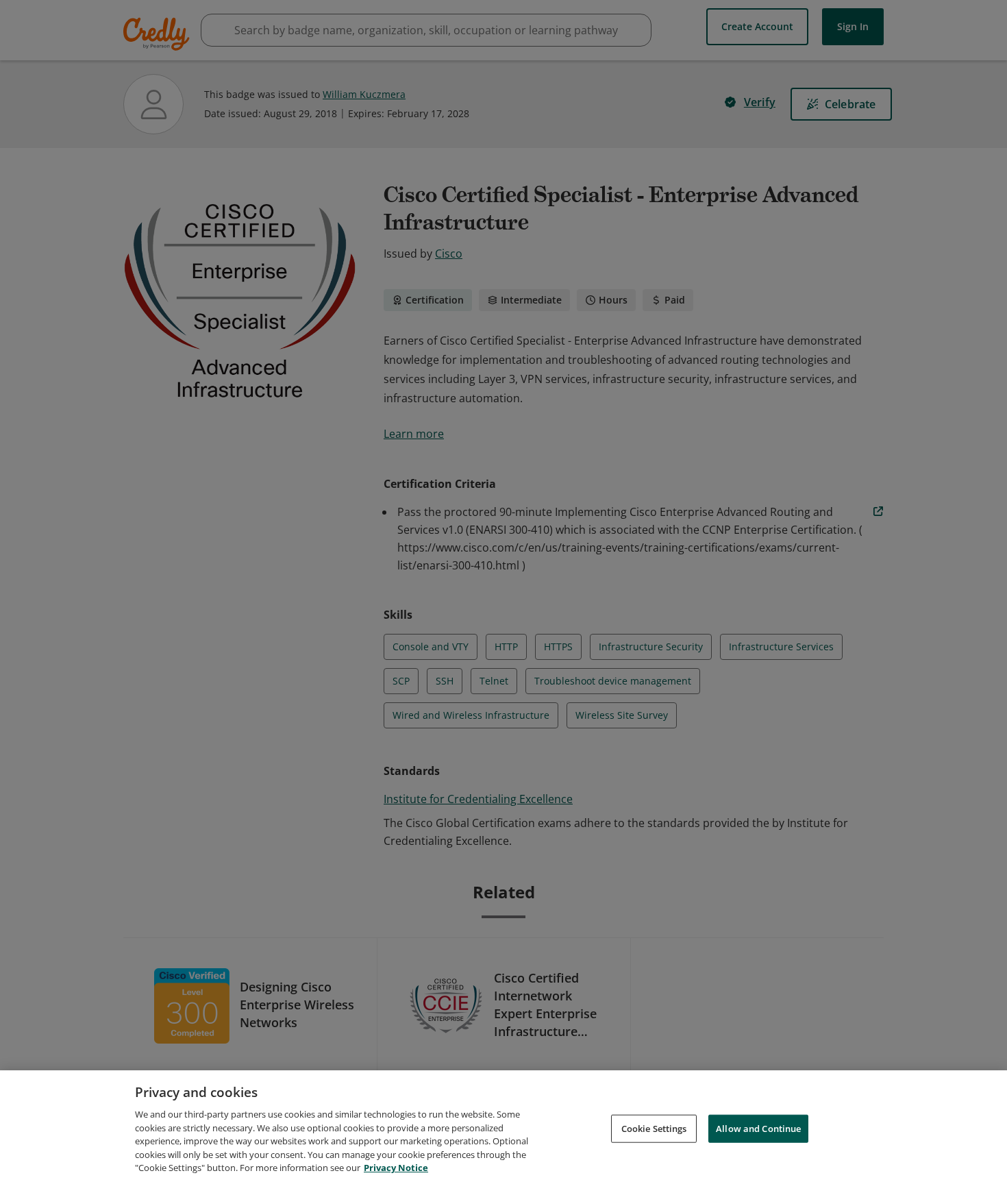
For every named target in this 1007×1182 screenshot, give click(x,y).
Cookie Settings (654, 1128)
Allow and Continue (758, 1128)
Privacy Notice (396, 1167)
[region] (503, 1126)
